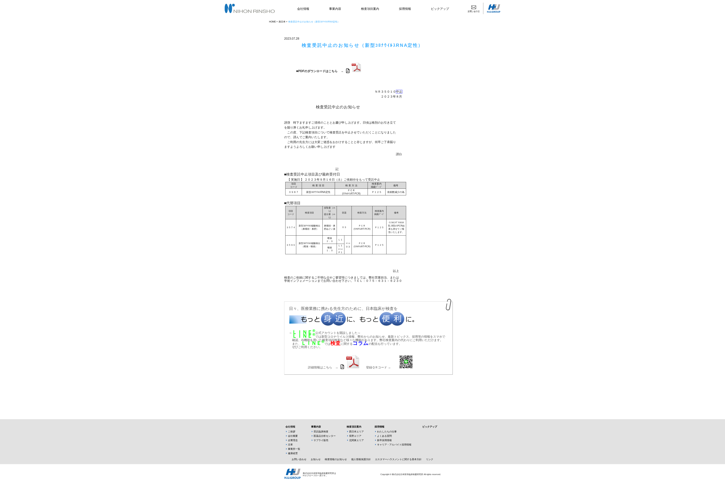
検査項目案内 (370, 8)
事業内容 (335, 8)
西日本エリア (356, 431)
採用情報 (405, 8)
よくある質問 (384, 435)
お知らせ (316, 459)
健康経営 (293, 453)
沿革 (290, 444)
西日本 (282, 21)
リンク (429, 459)
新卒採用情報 (384, 440)
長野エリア (355, 435)
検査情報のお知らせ (336, 459)
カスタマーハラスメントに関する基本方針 (398, 459)
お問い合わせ (299, 459)
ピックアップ (440, 8)
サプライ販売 (321, 440)
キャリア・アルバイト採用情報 (394, 444)
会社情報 (303, 8)
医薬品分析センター (325, 435)
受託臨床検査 (321, 431)
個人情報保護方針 (361, 459)
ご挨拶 (291, 431)
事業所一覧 (294, 449)
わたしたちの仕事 (387, 431)
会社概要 (293, 435)
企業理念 (293, 440)
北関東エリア (356, 440)
